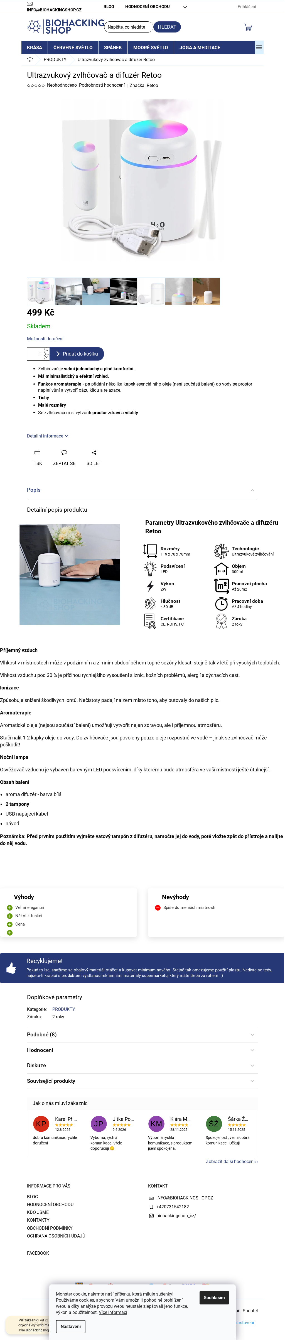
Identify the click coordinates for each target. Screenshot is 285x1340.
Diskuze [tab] (36, 1065)
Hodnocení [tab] (40, 1050)
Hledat (167, 27)
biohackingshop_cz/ (176, 1215)
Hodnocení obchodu (147, 6)
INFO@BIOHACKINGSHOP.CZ (184, 1198)
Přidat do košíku (80, 354)
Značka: (144, 85)
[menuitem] (34, 47)
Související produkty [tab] (51, 1081)
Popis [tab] (34, 490)
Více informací (113, 1312)
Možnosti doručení (45, 338)
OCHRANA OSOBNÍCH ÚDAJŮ (56, 1236)
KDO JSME (38, 1212)
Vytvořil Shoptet (242, 1311)
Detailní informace (45, 436)
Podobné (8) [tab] (42, 1034)
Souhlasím (214, 1297)
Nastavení (71, 1326)
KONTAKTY (38, 1220)
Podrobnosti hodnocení (102, 85)
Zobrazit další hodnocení (230, 1161)
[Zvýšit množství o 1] (47, 351)
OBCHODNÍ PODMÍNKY (50, 1228)
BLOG (109, 6)
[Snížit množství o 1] (47, 357)
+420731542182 (172, 1206)
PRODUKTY (63, 1009)
